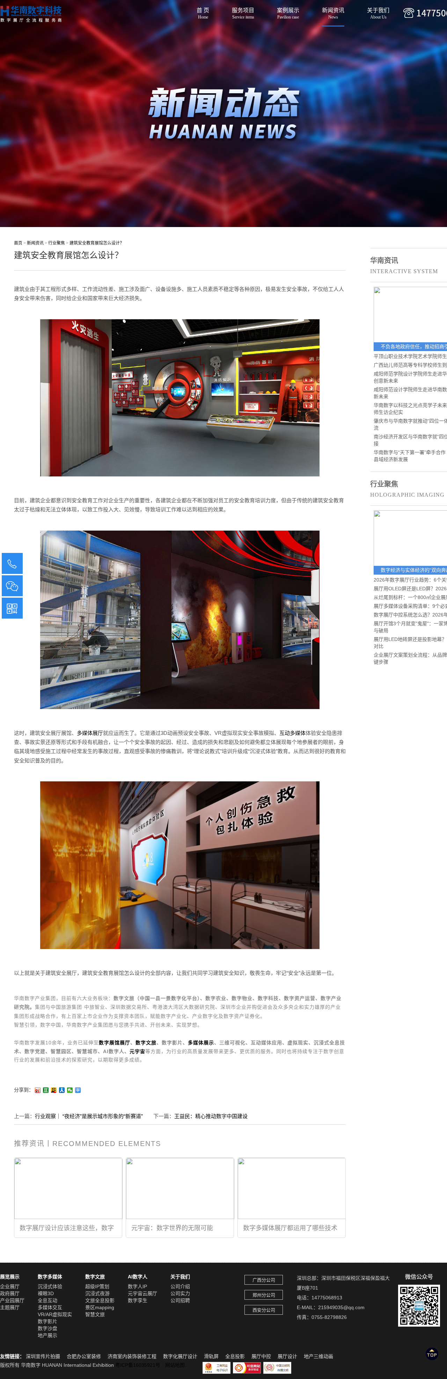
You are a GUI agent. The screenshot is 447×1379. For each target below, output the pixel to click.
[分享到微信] (70, 1090)
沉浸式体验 (50, 1286)
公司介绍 (180, 1286)
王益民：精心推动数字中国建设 (211, 1116)
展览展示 (10, 1276)
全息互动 (47, 1300)
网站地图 (175, 1365)
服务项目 (243, 11)
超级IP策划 (97, 1286)
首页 (18, 243)
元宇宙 (137, 1051)
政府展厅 (10, 1293)
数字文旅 (145, 1042)
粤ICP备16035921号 (140, 1365)
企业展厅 (10, 1286)
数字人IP (137, 1286)
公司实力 (180, 1293)
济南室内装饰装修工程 (132, 1356)
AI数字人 (137, 1276)
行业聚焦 (56, 243)
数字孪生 (137, 1300)
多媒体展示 (201, 1042)
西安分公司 (263, 1310)
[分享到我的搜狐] (54, 1090)
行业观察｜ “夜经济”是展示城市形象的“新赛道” (89, 1116)
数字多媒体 (50, 1276)
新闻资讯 (333, 11)
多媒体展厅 (90, 733)
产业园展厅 (12, 1300)
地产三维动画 (318, 1356)
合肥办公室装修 (84, 1356)
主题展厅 (10, 1307)
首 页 (203, 11)
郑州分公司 (263, 1295)
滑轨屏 (211, 1356)
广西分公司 (263, 1280)
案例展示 (288, 11)
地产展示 (47, 1335)
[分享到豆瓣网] (46, 1090)
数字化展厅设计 (180, 1356)
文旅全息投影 (100, 1300)
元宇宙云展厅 (142, 1293)
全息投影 (235, 1356)
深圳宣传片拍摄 (43, 1356)
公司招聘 (180, 1300)
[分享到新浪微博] (38, 1090)
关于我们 (378, 11)
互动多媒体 (292, 733)
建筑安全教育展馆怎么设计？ (96, 243)
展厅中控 (261, 1356)
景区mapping (99, 1307)
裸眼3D (46, 1293)
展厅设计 (287, 1356)
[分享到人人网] (62, 1090)
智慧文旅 (95, 1314)
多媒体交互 (50, 1307)
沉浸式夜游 (97, 1293)
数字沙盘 (47, 1328)
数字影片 (47, 1321)
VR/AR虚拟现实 (55, 1314)
